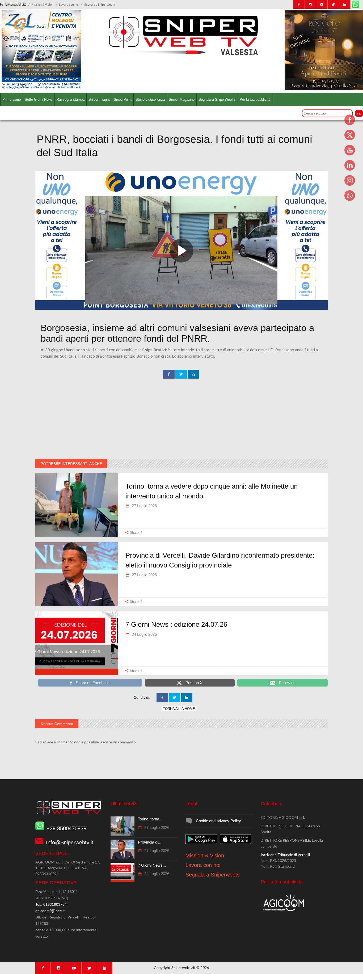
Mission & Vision (42, 4)
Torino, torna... (150, 819)
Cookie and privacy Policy (218, 821)
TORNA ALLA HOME (179, 709)
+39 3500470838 (66, 828)
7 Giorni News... (152, 865)
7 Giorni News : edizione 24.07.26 (176, 624)
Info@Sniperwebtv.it (69, 842)
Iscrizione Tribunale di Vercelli (285, 854)
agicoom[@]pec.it (50, 911)
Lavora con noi (69, 4)
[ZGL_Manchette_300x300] (41, 88)
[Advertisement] (181, 419)
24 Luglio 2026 (144, 634)
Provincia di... (149, 842)
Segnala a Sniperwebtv (99, 4)
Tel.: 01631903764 (51, 904)
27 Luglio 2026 (144, 505)
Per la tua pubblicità (13, 4)
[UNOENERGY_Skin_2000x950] (181, 308)
